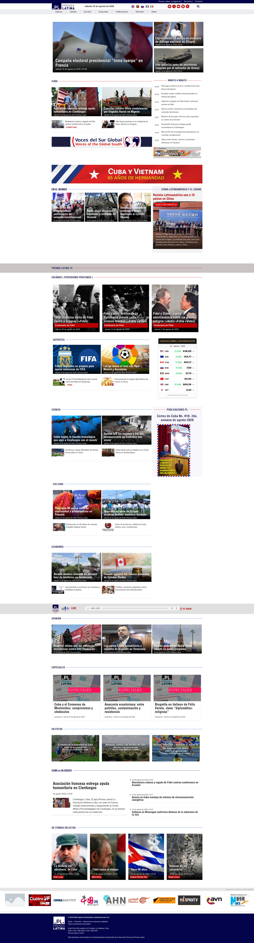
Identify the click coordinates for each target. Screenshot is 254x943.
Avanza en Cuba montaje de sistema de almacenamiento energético (163, 798)
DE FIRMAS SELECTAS (64, 827)
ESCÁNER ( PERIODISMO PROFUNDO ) (72, 277)
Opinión (73, 12)
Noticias (58, 12)
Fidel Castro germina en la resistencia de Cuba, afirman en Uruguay (131, 122)
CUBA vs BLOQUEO (62, 770)
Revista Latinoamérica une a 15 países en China (174, 197)
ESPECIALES (58, 667)
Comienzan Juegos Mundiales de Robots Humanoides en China (81, 451)
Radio (154, 12)
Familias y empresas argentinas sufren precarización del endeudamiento (131, 588)
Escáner (87, 12)
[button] (198, 6)
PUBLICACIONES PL (177, 409)
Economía (58, 546)
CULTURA (58, 484)
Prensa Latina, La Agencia (169, 1)
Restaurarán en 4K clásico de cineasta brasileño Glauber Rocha (81, 525)
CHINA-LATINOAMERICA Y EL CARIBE (181, 189)
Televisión (139, 12)
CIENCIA (56, 409)
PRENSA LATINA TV (62, 268)
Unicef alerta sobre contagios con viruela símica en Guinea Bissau (131, 451)
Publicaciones (122, 12)
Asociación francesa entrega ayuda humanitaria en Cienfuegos (81, 785)
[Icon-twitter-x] (174, 6)
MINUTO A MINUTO (177, 80)
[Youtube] (178, 6)
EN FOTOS (57, 729)
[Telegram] (183, 6)
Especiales (103, 12)
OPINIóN (56, 618)
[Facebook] (169, 6)
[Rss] (187, 6)
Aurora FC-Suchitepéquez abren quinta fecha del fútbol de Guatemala (81, 380)
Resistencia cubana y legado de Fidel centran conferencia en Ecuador (80, 122)
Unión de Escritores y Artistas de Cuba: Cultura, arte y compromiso (131, 525)
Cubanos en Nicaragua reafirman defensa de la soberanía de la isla (165, 813)
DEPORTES (59, 339)
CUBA (55, 81)
